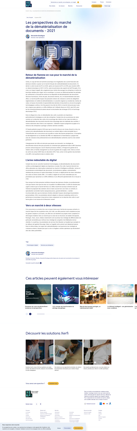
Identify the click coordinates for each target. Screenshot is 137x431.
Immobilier (71, 412)
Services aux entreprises (47, 245)
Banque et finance (58, 417)
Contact (100, 413)
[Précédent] (27, 314)
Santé (70, 417)
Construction (57, 421)
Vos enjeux (42, 418)
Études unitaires (43, 412)
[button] (53, 6)
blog (31, 10)
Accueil (27, 10)
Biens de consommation (60, 418)
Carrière (27, 415)
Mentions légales (102, 417)
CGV (99, 420)
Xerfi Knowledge (29, 420)
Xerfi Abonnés (29, 418)
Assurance (57, 413)
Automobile (57, 415)
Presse (102, 2)
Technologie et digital (32, 245)
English (99, 412)
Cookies (100, 418)
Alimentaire (57, 412)
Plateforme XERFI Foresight (46, 413)
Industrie (71, 413)
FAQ (99, 415)
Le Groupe (28, 412)
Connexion (108, 2)
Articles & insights (87, 412)
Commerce (57, 420)
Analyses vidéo (87, 413)
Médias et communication (74, 415)
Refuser (59, 428)
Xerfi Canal (28, 417)
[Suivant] (30, 314)
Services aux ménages (74, 420)
